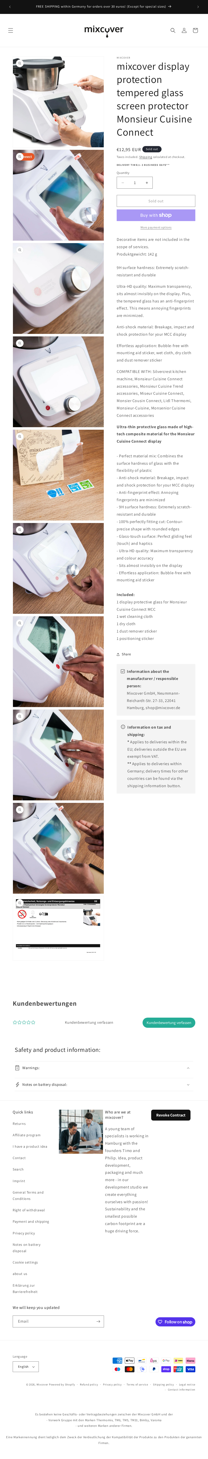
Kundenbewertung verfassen (169, 1022)
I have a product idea (30, 1146)
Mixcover (42, 1384)
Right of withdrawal (29, 1210)
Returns (19, 1123)
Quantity (123, 173)
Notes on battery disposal (27, 1247)
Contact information (181, 1389)
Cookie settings (25, 1262)
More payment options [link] (156, 227)
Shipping (145, 157)
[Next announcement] (198, 6)
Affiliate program (27, 1135)
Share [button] (126, 654)
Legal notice (187, 1384)
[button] (10, 30)
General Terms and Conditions (28, 1195)
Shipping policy (163, 1384)
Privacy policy (24, 1233)
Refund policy (89, 1384)
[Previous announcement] (9, 6)
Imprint (19, 1181)
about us (20, 1273)
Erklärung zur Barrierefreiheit (25, 1288)
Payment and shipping (31, 1221)
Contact (19, 1158)
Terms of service (137, 1384)
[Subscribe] (98, 1321)
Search (18, 1169)
